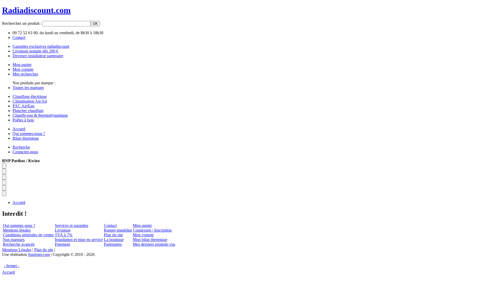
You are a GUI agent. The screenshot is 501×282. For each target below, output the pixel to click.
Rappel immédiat (118, 230)
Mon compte (143, 235)
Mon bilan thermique (150, 239)
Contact (110, 225)
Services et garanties (71, 225)
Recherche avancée (19, 244)
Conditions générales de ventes (28, 235)
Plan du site (113, 235)
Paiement (62, 244)
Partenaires (113, 244)
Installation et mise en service (79, 239)
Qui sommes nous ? (19, 225)
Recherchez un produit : (22, 23)
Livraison (62, 230)
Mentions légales (17, 230)
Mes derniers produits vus (154, 244)
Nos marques (14, 239)
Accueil (8, 272)
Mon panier (142, 225)
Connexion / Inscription (152, 230)
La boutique (114, 239)
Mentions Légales (16, 250)
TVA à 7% (63, 235)
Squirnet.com (39, 254)
